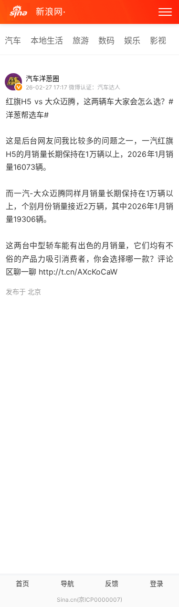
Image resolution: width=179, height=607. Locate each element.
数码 (106, 40)
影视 (158, 40)
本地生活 (47, 40)
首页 (22, 583)
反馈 (111, 583)
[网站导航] (165, 12)
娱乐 (132, 40)
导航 (67, 583)
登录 (156, 583)
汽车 (13, 40)
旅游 (81, 40)
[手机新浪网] (18, 12)
